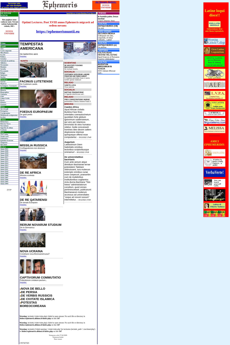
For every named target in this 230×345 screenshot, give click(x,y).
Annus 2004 (4, 184)
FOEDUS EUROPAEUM (36, 111)
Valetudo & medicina (7, 61)
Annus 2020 (4, 151)
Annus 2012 (4, 167)
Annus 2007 (4, 177)
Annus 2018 (4, 155)
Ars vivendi (4, 109)
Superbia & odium (6, 128)
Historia (3, 90)
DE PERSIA (29, 292)
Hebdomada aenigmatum (8, 115)
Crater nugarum (6, 51)
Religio (2, 73)
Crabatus (3, 130)
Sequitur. (23, 56)
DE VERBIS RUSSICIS (36, 295)
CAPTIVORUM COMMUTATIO (40, 277)
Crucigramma (5, 113)
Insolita (3, 77)
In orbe (2, 55)
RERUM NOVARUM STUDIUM (40, 224)
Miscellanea (4, 53)
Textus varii (4, 136)
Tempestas (3, 142)
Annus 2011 (4, 169)
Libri (2, 96)
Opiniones (3, 75)
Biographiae (4, 92)
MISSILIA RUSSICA (33, 145)
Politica (3, 57)
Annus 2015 (4, 161)
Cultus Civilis (4, 98)
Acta (1, 49)
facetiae (3, 117)
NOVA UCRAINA (31, 251)
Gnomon (3, 104)
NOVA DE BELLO (33, 288)
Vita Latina (4, 134)
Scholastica (4, 138)
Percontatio (4, 71)
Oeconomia (4, 65)
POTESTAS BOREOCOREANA (33, 304)
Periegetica (4, 111)
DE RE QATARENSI (33, 199)
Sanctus (3, 82)
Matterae (3, 84)
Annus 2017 (4, 157)
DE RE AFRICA (30, 172)
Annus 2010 (4, 171)
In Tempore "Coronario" (8, 86)
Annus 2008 (4, 175)
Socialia (3, 69)
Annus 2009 (4, 173)
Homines (3, 67)
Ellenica (3, 102)
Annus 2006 (4, 179)
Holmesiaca (4, 122)
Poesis (2, 100)
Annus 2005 (4, 181)
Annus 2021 (4, 149)
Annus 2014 (4, 163)
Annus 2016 (4, 159)
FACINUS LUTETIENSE (36, 81)
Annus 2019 (4, 153)
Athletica (3, 63)
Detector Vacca (5, 124)
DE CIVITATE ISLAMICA (38, 299)
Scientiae (3, 59)
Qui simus (3, 144)
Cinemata (3, 94)
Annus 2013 (4, 165)
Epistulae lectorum (6, 140)
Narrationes (4, 126)
